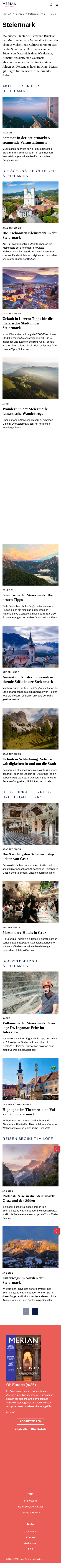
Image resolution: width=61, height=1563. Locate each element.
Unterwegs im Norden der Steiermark (23, 1280)
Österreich (34, 14)
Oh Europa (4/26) (21, 1385)
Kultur (7, 133)
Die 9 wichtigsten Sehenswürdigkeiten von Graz (28, 856)
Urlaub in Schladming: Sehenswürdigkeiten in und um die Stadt (29, 761)
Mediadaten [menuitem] (30, 1543)
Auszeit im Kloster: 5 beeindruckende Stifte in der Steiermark (28, 679)
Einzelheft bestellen (30, 1429)
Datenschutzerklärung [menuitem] (30, 1506)
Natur (7, 1018)
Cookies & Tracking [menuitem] (30, 1512)
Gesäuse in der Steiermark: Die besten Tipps (28, 597)
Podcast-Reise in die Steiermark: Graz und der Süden (29, 1198)
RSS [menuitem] (30, 1549)
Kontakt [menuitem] (30, 1537)
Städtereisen (12, 228)
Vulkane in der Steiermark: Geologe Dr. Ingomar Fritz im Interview (29, 1027)
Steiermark (50, 14)
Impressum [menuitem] (30, 1500)
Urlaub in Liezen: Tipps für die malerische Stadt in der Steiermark (28, 323)
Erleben (8, 590)
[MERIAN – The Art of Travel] (9, 5)
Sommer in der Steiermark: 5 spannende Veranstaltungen (26, 140)
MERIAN (7, 14)
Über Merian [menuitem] (30, 1531)
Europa (20, 14)
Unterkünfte (12, 927)
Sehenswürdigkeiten (17, 1105)
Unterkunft (11, 672)
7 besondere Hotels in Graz (24, 933)
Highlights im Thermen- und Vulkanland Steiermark (29, 1112)
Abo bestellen (30, 1421)
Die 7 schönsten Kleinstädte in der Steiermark (30, 235)
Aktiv (6, 404)
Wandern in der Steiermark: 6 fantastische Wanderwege (27, 411)
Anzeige (8, 1191)
